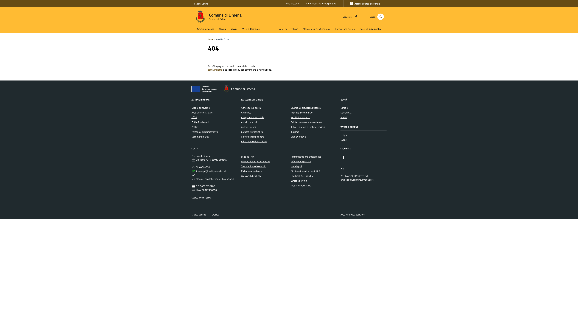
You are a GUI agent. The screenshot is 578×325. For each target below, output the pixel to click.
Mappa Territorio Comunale (317, 29)
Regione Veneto (201, 3)
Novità (222, 29)
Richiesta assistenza (251, 171)
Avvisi (343, 117)
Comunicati (346, 112)
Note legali (296, 166)
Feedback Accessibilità (302, 176)
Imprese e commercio (301, 112)
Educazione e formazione (254, 141)
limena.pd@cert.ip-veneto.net (211, 171)
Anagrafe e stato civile (252, 117)
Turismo (295, 132)
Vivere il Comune (251, 29)
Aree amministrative (202, 112)
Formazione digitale (345, 29)
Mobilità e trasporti (300, 117)
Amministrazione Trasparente (321, 3)
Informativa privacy (301, 161)
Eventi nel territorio (288, 29)
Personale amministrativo (204, 132)
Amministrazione (205, 29)
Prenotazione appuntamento (255, 161)
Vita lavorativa (298, 136)
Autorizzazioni (248, 127)
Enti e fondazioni (200, 122)
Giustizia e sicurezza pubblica (306, 108)
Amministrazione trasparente (306, 156)
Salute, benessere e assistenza (306, 122)
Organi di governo (200, 108)
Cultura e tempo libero (252, 136)
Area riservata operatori (352, 214)
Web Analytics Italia (251, 176)
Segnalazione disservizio (253, 166)
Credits (215, 214)
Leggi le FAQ (247, 156)
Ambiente (246, 112)
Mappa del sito (198, 214)
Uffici (194, 117)
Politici (194, 127)
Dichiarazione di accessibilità (305, 171)
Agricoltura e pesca (251, 108)
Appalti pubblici (249, 122)
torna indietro (215, 69)
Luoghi (343, 135)
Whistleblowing (299, 181)
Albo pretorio (292, 3)
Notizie (344, 108)
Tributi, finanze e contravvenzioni (308, 127)
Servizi (234, 29)
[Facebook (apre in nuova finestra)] (355, 17)
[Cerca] (380, 17)
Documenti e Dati (200, 136)
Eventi (343, 140)
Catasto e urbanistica (252, 132)
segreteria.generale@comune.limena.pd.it (212, 179)
